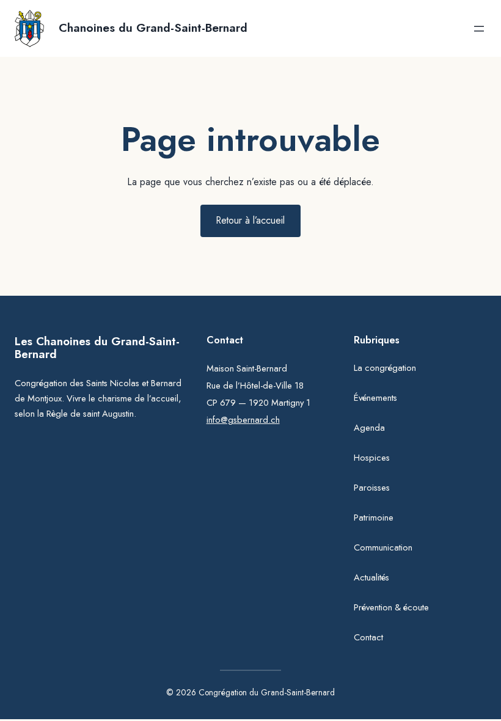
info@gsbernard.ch (243, 419)
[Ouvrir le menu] (479, 28)
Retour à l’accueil (250, 220)
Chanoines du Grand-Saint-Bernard (153, 28)
